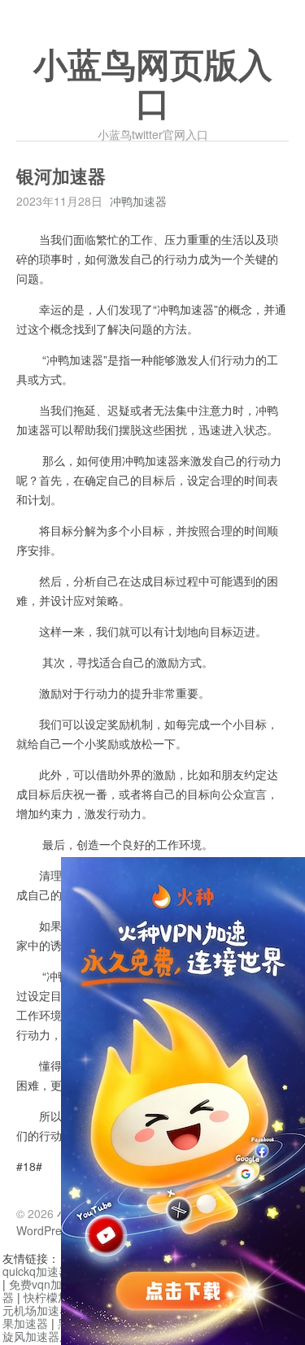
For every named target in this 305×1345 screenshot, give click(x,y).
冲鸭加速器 (138, 201)
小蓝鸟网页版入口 (152, 85)
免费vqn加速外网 (52, 1284)
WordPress (44, 1230)
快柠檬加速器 (58, 1297)
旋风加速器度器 (42, 1336)
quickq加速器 (36, 1271)
